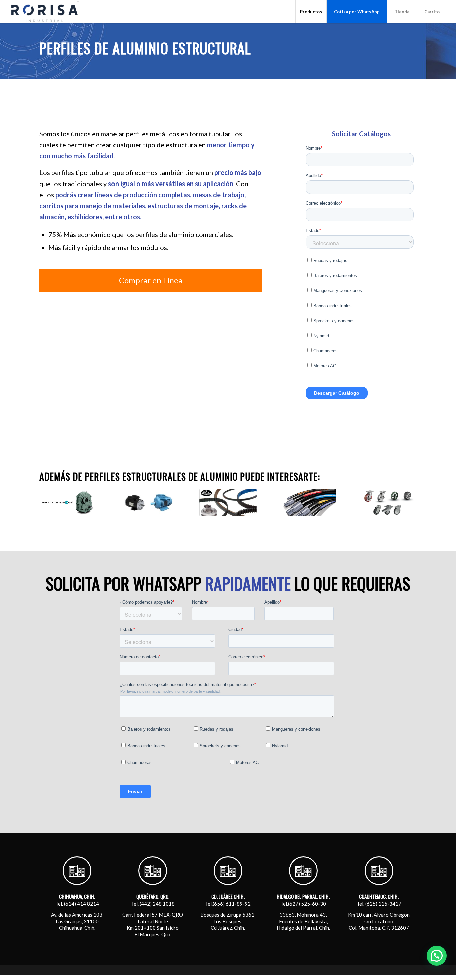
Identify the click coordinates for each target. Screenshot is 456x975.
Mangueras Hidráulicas (307, 524)
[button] (437, 956)
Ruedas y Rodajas (388, 524)
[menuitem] (310, 11)
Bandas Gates (228, 524)
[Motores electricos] (148, 502)
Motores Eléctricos (148, 524)
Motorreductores (68, 524)
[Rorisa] (44, 11)
